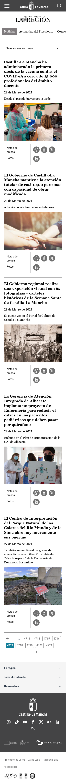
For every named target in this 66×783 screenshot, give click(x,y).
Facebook (33, 722)
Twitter (41, 722)
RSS (33, 729)
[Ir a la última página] (33, 652)
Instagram (9, 722)
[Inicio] (33, 707)
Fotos (10, 158)
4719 (30, 645)
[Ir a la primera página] (10, 638)
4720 (39, 645)
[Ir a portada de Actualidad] (33, 19)
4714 (37, 638)
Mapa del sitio (51, 759)
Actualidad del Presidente (36, 31)
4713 (27, 638)
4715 (47, 638)
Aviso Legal (34, 759)
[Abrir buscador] (59, 6)
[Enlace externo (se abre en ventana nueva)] (26, 776)
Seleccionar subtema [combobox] (19, 48)
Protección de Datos (14, 759)
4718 (20, 645)
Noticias (9, 31)
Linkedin (57, 722)
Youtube (25, 722)
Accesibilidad (10, 766)
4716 (56, 638)
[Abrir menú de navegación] (7, 6)
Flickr (49, 722)
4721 (49, 645)
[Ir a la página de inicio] (33, 5)
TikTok (17, 722)
